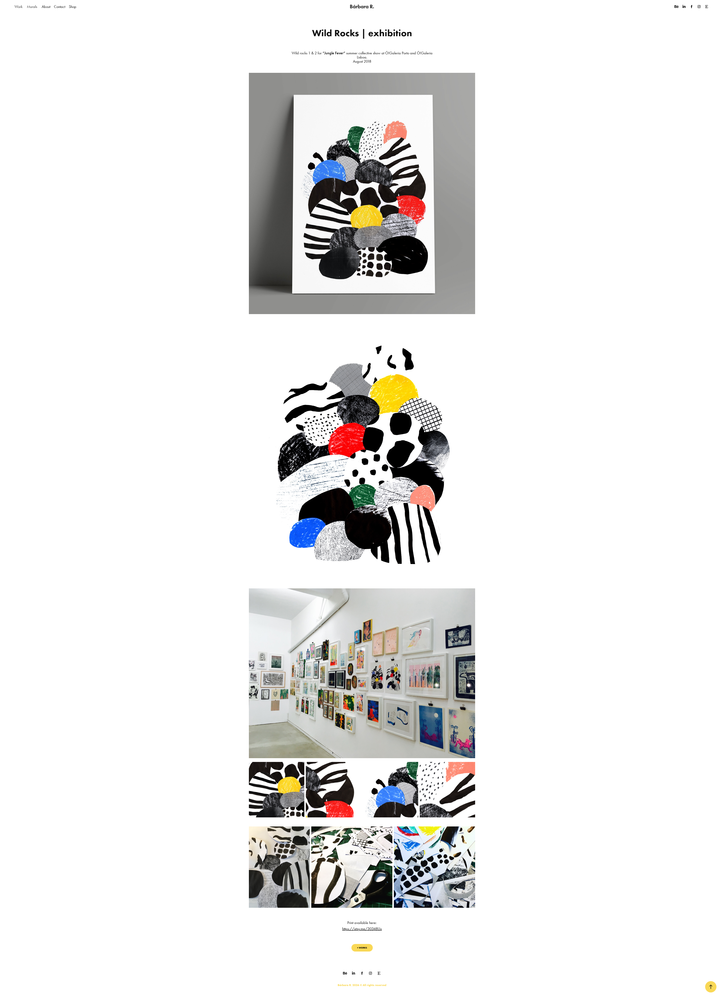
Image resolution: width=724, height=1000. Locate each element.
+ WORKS (362, 947)
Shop (72, 6)
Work (18, 6)
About (46, 6)
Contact (59, 6)
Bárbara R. (362, 6)
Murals (32, 6)
